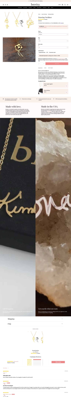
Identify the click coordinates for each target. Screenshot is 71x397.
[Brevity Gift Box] (40, 91)
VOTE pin (49, 111)
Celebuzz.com (47, 26)
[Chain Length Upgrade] (40, 85)
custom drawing (44, 14)
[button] (39, 7)
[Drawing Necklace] (35, 340)
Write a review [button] (58, 362)
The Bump (52, 26)
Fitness (40, 27)
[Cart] (67, 5)
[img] (5, 371)
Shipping (11, 319)
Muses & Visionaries (63, 26)
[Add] (66, 86)
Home (39, 14)
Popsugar (57, 26)
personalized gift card (61, 58)
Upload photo (41, 50)
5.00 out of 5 (15, 361)
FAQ (9, 324)
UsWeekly (44, 27)
